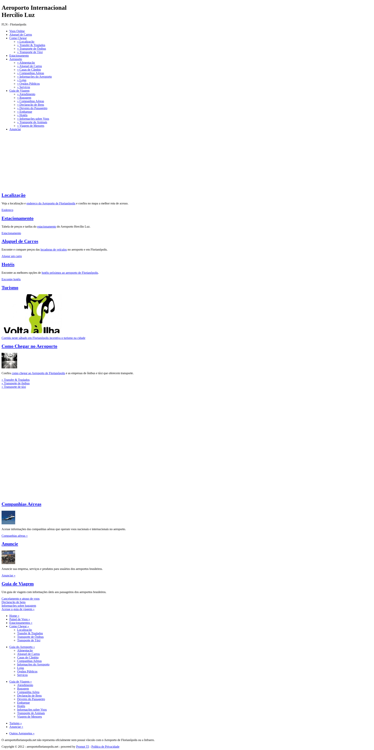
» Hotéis (22, 115)
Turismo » (15, 723)
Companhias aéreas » (15, 535)
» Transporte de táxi (14, 386)
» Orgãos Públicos (28, 83)
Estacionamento (19, 55)
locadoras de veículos (54, 249)
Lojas (20, 668)
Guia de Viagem (19, 90)
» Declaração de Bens (30, 104)
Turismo (10, 287)
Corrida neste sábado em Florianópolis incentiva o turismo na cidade (43, 338)
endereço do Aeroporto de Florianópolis (50, 203)
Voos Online (17, 31)
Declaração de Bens (29, 695)
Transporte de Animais (31, 713)
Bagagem (23, 688)
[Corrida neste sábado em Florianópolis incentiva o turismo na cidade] (32, 332)
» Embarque (24, 111)
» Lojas (21, 80)
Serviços (22, 675)
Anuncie (10, 543)
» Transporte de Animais (32, 122)
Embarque (23, 702)
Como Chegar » (19, 626)
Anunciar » (8, 575)
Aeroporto (15, 59)
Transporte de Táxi (28, 640)
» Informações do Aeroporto (34, 76)
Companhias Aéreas (21, 504)
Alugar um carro (12, 256)
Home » (14, 615)
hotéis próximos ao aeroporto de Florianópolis (70, 272)
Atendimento (25, 685)
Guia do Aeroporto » (22, 647)
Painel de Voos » (19, 619)
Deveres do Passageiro (31, 699)
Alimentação (25, 650)
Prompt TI (82, 746)
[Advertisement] (118, 161)
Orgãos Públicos (27, 671)
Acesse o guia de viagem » (18, 609)
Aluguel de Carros (20, 34)
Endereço (7, 210)
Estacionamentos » (20, 622)
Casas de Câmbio (28, 657)
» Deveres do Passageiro (32, 108)
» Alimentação (26, 62)
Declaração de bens (14, 602)
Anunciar (15, 129)
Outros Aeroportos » (21, 733)
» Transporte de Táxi (30, 52)
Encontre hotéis (11, 279)
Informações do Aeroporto (33, 664)
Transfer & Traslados (30, 633)
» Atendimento (26, 94)
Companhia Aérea (28, 692)
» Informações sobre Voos (33, 118)
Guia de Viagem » (20, 681)
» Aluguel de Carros (29, 66)
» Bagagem (24, 97)
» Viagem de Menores (30, 125)
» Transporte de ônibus (16, 383)
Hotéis (8, 264)
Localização (14, 195)
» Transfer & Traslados (31, 45)
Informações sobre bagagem (19, 605)
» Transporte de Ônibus (31, 48)
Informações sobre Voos (32, 709)
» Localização (25, 41)
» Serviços (23, 87)
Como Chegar (18, 38)
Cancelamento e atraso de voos (21, 598)
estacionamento (46, 226)
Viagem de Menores (29, 716)
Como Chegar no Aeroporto (29, 346)
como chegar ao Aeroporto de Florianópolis (38, 373)
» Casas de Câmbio (29, 69)
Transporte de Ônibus (30, 636)
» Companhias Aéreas (30, 73)
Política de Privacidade (105, 746)
